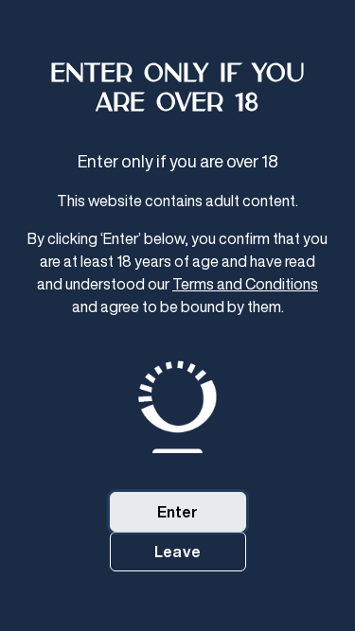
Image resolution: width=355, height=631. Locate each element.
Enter (178, 511)
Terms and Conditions (245, 283)
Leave (177, 551)
